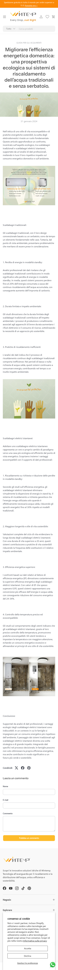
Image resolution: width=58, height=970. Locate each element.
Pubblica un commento (29, 838)
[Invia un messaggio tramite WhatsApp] (53, 965)
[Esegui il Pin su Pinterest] (29, 768)
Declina (27, 955)
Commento (8, 813)
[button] (53, 17)
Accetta (27, 948)
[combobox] (29, 29)
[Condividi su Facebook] (23, 768)
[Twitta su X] (16, 768)
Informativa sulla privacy (35, 940)
